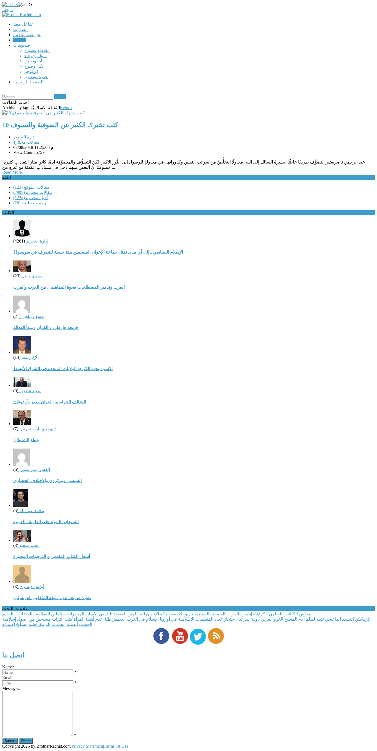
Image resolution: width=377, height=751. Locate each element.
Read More (12, 172)
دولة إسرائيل (248, 619)
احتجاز (229, 619)
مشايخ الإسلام (15, 624)
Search (60, 96)
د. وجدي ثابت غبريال (37, 428)
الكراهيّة (260, 614)
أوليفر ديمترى (31, 586)
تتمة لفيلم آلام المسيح (304, 619)
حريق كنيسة (182, 614)
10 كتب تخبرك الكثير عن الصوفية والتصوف (60, 124)
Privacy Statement (87, 746)
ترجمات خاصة (30, 203)
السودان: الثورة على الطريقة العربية (46, 521)
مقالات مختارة (26, 142)
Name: (8, 667)
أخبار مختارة (30, 197)
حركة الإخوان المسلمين (149, 614)
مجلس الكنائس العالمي (290, 614)
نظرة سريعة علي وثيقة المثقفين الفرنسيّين (52, 597)
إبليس (246, 614)
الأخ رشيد (29, 357)
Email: (8, 677)
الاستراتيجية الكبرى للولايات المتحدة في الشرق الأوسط (63, 368)
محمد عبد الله (31, 510)
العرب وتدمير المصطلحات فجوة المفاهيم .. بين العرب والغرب (69, 287)
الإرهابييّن (363, 619)
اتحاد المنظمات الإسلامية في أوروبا (191, 619)
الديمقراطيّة (115, 619)
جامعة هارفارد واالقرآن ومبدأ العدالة (46, 327)
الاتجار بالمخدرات (82, 614)
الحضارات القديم (17, 614)
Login (7, 9)
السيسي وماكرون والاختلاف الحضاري (47, 480)
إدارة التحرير (24, 137)
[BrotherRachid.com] (21, 14)
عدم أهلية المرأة (88, 619)
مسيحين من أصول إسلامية (26, 619)
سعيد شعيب (29, 390)
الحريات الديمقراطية (47, 624)
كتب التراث (62, 619)
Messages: (11, 688)
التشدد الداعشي (339, 619)
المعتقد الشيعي (112, 614)
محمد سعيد (29, 545)
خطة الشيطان (26, 440)
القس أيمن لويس (34, 469)
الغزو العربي (272, 619)
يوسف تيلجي (32, 316)
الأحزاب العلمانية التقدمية (217, 614)
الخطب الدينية (79, 624)
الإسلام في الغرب (143, 619)
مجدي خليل (31, 275)
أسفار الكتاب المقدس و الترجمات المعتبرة (51, 556)
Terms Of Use (116, 746)
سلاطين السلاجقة (49, 614)
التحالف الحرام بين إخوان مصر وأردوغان (49, 401)
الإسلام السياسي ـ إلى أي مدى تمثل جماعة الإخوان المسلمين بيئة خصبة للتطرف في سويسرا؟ (98, 252)
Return (66, 107)
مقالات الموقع (31, 187)
